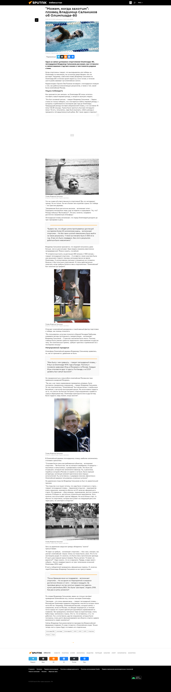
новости (57, 653)
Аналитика (132, 653)
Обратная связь (53, 671)
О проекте (32, 669)
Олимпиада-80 (68, 631)
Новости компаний (34, 671)
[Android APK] (136, 678)
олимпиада (59, 631)
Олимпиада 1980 (50, 631)
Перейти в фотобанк (64, 53)
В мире (72, 653)
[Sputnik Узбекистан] (38, 5)
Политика (65, 653)
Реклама (44, 671)
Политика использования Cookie (90, 669)
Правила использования (51, 669)
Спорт (53, 634)
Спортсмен (91, 631)
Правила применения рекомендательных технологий (117, 669)
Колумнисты (121, 653)
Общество (89, 653)
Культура (107, 653)
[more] (36, 20)
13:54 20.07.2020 (50, 19)
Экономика (81, 653)
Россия (48, 634)
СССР (75, 631)
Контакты (39, 669)
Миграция (98, 653)
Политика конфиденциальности (69, 669)
